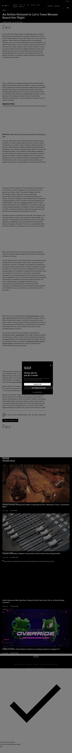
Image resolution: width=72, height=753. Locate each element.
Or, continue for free (37, 392)
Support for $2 (37, 384)
